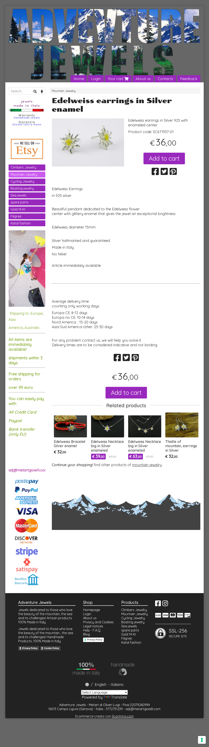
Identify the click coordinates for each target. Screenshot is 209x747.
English (100, 684)
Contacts (165, 78)
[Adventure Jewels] (104, 44)
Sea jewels (18, 195)
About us (143, 78)
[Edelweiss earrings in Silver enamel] (88, 142)
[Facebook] (158, 604)
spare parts (19, 202)
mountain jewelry (147, 464)
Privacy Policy (29, 648)
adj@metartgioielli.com (143, 709)
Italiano (117, 684)
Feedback (188, 78)
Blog (86, 634)
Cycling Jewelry (22, 181)
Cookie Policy (51, 648)
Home (79, 78)
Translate (119, 697)
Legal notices (93, 626)
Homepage (91, 610)
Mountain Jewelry (64, 91)
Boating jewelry (22, 188)
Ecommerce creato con (104, 716)
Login (96, 78)
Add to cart (164, 158)
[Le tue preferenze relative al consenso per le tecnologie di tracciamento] (202, 740)
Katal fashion (21, 223)
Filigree (16, 216)
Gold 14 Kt (18, 209)
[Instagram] (165, 604)
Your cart (116, 78)
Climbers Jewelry (23, 167)
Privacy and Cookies (98, 622)
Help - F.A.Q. (92, 630)
